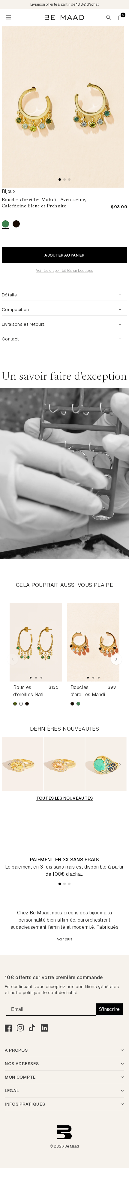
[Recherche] (109, 17)
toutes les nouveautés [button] (64, 798)
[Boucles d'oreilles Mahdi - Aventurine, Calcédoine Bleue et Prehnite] (78, 703)
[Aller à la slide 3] (41, 677)
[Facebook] (8, 1028)
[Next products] (116, 659)
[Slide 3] (69, 179)
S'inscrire (109, 1009)
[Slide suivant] (120, 764)
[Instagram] (20, 1028)
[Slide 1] (59, 179)
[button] (121, 17)
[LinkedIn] (44, 1028)
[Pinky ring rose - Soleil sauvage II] (64, 764)
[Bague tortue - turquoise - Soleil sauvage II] (106, 764)
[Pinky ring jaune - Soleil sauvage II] (22, 764)
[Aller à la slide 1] (30, 677)
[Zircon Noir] (16, 223)
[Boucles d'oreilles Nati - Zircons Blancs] (21, 703)
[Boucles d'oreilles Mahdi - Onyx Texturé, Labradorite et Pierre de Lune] (93, 642)
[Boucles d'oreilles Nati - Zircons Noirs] (27, 703)
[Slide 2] (64, 179)
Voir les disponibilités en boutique (64, 270)
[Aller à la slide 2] (36, 677)
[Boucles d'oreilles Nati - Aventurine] (36, 642)
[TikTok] (32, 1028)
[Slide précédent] (9, 764)
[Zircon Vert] (5, 223)
